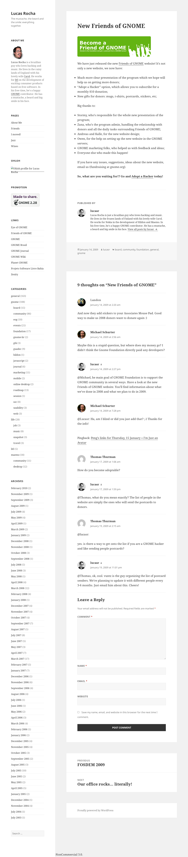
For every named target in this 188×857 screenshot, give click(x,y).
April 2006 (17, 717)
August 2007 (18, 629)
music (16, 431)
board (16, 307)
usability (18, 407)
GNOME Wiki (18, 256)
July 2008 (16, 564)
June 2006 (16, 705)
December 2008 (20, 541)
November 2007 (20, 611)
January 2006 (18, 735)
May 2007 (16, 647)
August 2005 (18, 764)
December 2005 (20, 741)
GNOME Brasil (19, 245)
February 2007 (19, 664)
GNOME (15, 94)
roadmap (18, 390)
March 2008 (17, 588)
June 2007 (16, 641)
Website (82, 696)
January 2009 (18, 535)
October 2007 (18, 617)
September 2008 (20, 558)
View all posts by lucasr (141, 229)
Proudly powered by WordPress (95, 810)
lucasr (106, 249)
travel (16, 443)
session (17, 396)
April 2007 (17, 653)
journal (17, 366)
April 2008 (17, 582)
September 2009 (20, 500)
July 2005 (16, 770)
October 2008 (18, 553)
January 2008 (18, 600)
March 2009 (17, 529)
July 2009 (16, 511)
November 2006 (20, 682)
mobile (17, 378)
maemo (15, 454)
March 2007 (17, 658)
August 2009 (18, 505)
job (15, 425)
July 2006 (16, 700)
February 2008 (19, 594)
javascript (19, 360)
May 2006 (16, 711)
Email (82, 681)
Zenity (14, 274)
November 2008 (20, 547)
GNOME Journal (20, 250)
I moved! (16, 134)
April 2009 (17, 523)
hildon (17, 354)
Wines (14, 146)
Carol (27, 76)
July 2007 (16, 635)
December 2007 (20, 605)
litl (16, 79)
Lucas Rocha (23, 13)
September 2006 (20, 688)
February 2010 (19, 488)
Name (82, 665)
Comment (85, 616)
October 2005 (18, 753)
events (17, 325)
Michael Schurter (102, 332)
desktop (17, 466)
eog (15, 319)
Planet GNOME (19, 262)
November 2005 (20, 747)
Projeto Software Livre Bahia (27, 268)
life (13, 419)
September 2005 (20, 758)
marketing (19, 372)
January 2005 (18, 794)
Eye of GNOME (19, 227)
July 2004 (16, 811)
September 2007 (20, 623)
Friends (15, 128)
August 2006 (18, 694)
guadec (17, 349)
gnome (15, 302)
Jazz (13, 140)
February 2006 (19, 729)
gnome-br (18, 337)
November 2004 (20, 805)
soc (15, 402)
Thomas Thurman (103, 457)
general (15, 296)
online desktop (21, 384)
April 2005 (17, 788)
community (19, 313)
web (15, 413)
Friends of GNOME (21, 233)
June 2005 (16, 776)
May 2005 (16, 782)
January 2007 (18, 670)
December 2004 (20, 800)
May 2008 (16, 576)
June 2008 (16, 570)
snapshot (18, 437)
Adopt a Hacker (142, 176)
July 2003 (16, 817)
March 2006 (17, 723)
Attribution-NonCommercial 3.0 (61, 854)
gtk (15, 343)
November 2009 (20, 494)
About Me (16, 122)
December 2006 (20, 676)
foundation (19, 331)
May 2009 (16, 517)
